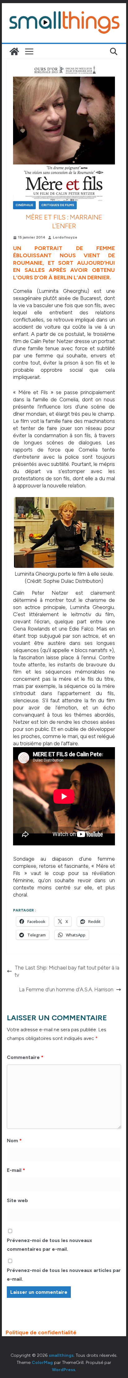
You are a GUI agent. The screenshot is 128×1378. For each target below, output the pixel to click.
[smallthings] (14, 51)
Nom (14, 1140)
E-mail (16, 1170)
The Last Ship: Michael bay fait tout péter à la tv (67, 971)
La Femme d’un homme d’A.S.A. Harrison (66, 989)
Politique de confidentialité (41, 1332)
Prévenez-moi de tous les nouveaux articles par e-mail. (64, 1274)
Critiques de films (57, 205)
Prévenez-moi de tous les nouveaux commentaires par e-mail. (49, 1244)
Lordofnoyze (65, 237)
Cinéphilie (24, 205)
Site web (17, 1200)
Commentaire (25, 1057)
